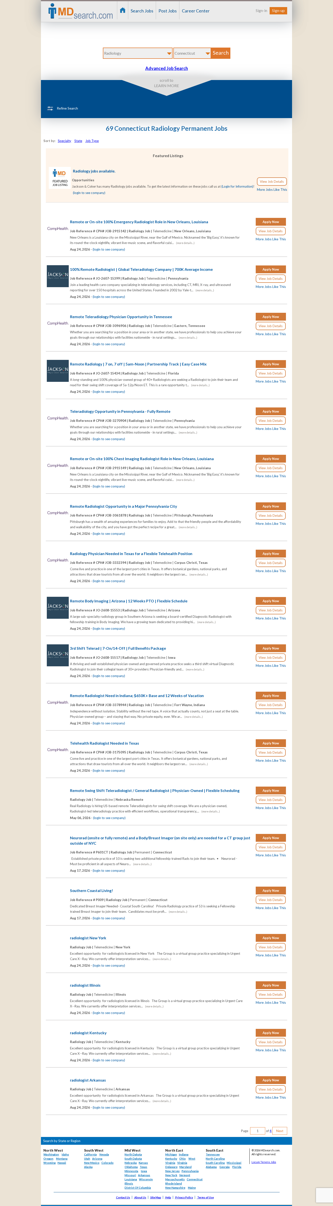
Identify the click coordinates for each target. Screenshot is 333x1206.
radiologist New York (88, 938)
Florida (236, 1166)
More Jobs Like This (272, 189)
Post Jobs (167, 10)
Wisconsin (146, 1179)
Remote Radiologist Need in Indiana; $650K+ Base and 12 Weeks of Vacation (137, 695)
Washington (51, 1154)
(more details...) (185, 242)
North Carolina (215, 1158)
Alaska (88, 1166)
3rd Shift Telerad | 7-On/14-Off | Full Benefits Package (118, 648)
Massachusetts (175, 1179)
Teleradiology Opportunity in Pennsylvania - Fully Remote (120, 411)
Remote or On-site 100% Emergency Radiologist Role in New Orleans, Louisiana (139, 222)
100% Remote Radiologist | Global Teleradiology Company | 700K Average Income (141, 269)
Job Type (92, 141)
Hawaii (62, 1162)
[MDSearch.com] (60, 188)
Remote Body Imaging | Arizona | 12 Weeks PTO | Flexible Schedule (128, 601)
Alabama (211, 1166)
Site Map (155, 1197)
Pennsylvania (190, 1171)
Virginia (182, 1162)
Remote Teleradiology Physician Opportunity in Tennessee (121, 316)
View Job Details (272, 181)
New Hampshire (175, 1187)
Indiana (183, 1154)
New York (171, 1175)
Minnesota (131, 1171)
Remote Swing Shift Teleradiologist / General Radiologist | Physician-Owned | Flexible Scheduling (155, 790)
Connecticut (195, 1179)
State (78, 141)
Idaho (65, 1154)
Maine (192, 1187)
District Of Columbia (138, 1187)
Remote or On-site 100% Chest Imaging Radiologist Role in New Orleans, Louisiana (142, 458)
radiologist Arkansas (88, 1080)
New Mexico (91, 1162)
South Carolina (215, 1162)
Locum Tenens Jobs (264, 1162)
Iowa (144, 1171)
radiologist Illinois (85, 985)
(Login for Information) (237, 186)
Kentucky (171, 1158)
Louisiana (131, 1179)
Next (279, 1131)
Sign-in (261, 10)
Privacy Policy (184, 1197)
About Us (140, 1197)
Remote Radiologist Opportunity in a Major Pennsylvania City (123, 506)
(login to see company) (89, 193)
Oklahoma (131, 1166)
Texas (143, 1166)
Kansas (143, 1162)
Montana (62, 1158)
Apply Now (271, 222)
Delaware (171, 1166)
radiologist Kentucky (88, 1033)
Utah (87, 1158)
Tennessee (213, 1154)
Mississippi (234, 1162)
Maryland (185, 1166)
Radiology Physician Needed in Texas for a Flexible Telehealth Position (131, 553)
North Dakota (133, 1154)
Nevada (104, 1154)
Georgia (224, 1166)
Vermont (184, 1175)
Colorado (107, 1162)
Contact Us (123, 1197)
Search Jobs (142, 10)
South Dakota (133, 1158)
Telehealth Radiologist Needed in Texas (104, 743)
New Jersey (172, 1171)
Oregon (48, 1158)
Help (168, 1197)
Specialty (64, 141)
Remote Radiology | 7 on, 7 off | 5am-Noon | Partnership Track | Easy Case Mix (138, 364)
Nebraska (131, 1162)
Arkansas (144, 1175)
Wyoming (49, 1162)
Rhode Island (173, 1183)
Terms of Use (205, 1197)
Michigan (171, 1154)
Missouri (130, 1175)
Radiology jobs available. (94, 171)
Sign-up (278, 10)
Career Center (196, 10)
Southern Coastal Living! (91, 890)
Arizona (97, 1158)
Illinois (129, 1183)
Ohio (182, 1158)
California (90, 1154)
